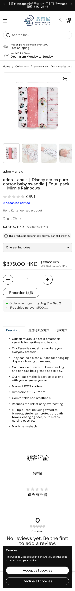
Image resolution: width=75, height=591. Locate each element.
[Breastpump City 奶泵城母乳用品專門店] (37, 21)
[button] (68, 21)
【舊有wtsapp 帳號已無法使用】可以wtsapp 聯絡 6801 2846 (37, 5)
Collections (22, 66)
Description (14, 330)
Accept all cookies (37, 570)
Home (6, 66)
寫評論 (37, 473)
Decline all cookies (37, 581)
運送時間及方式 (38, 330)
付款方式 (61, 330)
